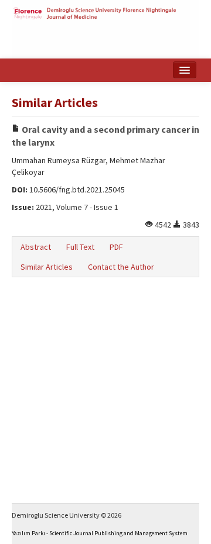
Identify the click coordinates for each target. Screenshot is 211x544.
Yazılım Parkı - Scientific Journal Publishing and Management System (100, 533)
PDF (116, 247)
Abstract (36, 247)
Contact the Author (121, 266)
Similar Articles (47, 266)
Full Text (80, 247)
